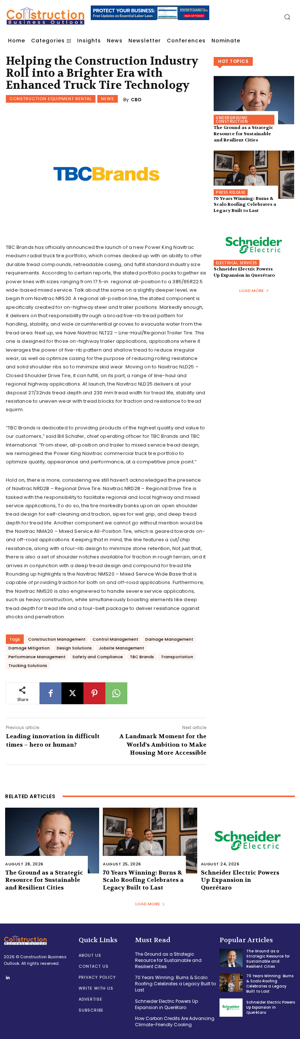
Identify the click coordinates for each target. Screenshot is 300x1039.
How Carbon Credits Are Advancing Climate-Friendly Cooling (174, 1021)
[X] (72, 693)
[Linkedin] (8, 978)
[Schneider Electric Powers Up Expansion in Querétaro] (254, 245)
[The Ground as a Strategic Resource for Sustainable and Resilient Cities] (254, 100)
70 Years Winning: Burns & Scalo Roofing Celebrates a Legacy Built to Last (245, 205)
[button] (287, 17)
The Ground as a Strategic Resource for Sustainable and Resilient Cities (243, 134)
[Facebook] (50, 693)
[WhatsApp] (116, 693)
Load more (251, 290)
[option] (150, 16)
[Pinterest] (94, 693)
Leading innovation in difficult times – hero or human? (53, 740)
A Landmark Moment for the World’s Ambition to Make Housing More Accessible (162, 744)
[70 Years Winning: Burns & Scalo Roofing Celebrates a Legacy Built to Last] (254, 175)
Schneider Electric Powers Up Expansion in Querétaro (244, 272)
